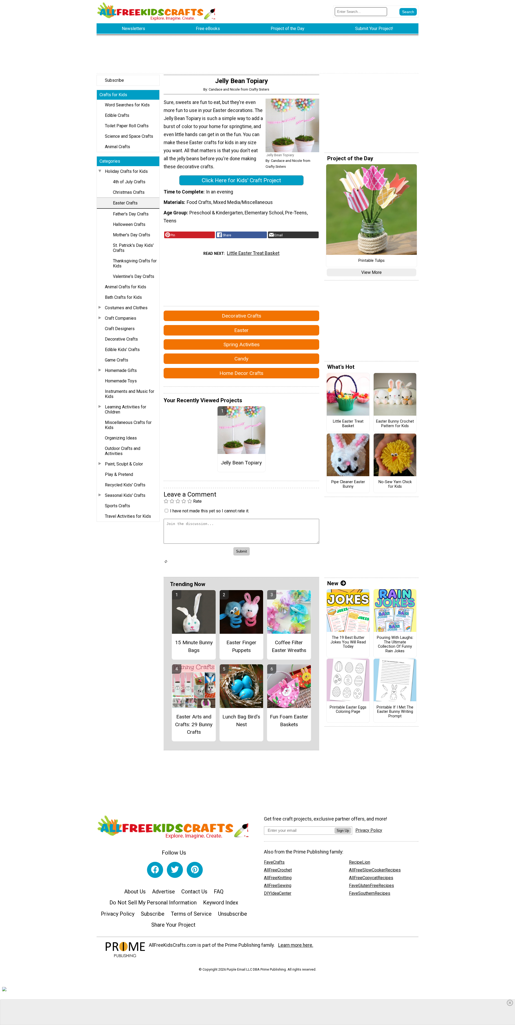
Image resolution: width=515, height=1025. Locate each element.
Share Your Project (173, 925)
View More (371, 272)
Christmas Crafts (129, 192)
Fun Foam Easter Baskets (289, 721)
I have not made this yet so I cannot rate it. (209, 510)
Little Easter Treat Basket (253, 253)
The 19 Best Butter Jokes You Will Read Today (348, 642)
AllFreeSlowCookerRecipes (375, 870)
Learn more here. (295, 945)
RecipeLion (359, 862)
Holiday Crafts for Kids (126, 171)
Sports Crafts (117, 505)
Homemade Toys (121, 380)
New (332, 583)
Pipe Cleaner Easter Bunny (348, 484)
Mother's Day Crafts (131, 234)
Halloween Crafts (129, 224)
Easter (241, 330)
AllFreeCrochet (278, 870)
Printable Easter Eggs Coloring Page (348, 709)
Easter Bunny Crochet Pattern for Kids (395, 423)
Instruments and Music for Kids (129, 394)
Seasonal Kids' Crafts (125, 495)
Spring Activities (241, 344)
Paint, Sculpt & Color (124, 464)
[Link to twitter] (175, 870)
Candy (241, 359)
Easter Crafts (125, 203)
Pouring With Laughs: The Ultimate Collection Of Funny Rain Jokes (395, 644)
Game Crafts (116, 360)
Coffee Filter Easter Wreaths (289, 646)
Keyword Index (220, 902)
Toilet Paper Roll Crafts (127, 125)
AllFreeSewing (277, 885)
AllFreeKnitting (278, 877)
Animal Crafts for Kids (125, 286)
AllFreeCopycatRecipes (371, 877)
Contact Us (194, 891)
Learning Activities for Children (125, 409)
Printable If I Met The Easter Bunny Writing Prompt (395, 711)
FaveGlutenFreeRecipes (371, 885)
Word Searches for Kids (127, 104)
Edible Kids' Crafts (122, 349)
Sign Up (343, 831)
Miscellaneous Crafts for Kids (128, 425)
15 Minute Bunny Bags (194, 646)
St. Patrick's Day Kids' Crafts (133, 248)
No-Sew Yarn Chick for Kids (395, 484)
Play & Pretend (119, 474)
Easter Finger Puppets (241, 646)
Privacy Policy (117, 914)
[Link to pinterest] (195, 870)
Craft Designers (120, 328)
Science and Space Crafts (129, 136)
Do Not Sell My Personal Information (153, 902)
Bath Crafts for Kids (123, 297)
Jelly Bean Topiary (241, 463)
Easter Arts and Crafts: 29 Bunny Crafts (193, 724)
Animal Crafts (117, 146)
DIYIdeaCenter (277, 893)
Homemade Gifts (121, 370)
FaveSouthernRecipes (369, 893)
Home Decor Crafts (241, 373)
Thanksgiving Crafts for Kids (135, 263)
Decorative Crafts (121, 339)
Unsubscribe (232, 914)
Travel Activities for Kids (128, 516)
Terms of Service (191, 914)
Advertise (163, 891)
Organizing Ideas (121, 438)
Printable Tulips (371, 261)
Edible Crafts (117, 115)
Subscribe (114, 80)
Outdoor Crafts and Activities (122, 451)
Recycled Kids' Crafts (125, 484)
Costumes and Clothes (126, 307)
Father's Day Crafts (131, 214)
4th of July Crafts (129, 181)
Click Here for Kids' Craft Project (241, 180)
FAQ (218, 891)
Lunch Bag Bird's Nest (241, 721)
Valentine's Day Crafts (133, 276)
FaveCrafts (274, 862)
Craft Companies (120, 318)
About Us (135, 891)
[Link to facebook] (155, 870)
